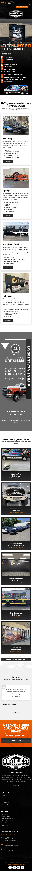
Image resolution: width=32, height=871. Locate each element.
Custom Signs (6, 816)
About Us (4, 798)
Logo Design (5, 825)
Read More (8, 161)
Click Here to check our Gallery (16, 659)
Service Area (5, 802)
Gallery (4, 800)
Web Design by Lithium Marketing (16, 864)
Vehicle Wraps (6, 814)
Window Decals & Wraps (8, 821)
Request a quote (22, 6)
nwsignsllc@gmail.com (11, 845)
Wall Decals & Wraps (7, 818)
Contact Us (5, 804)
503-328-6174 (10, 3)
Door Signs (5, 823)
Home (3, 795)
